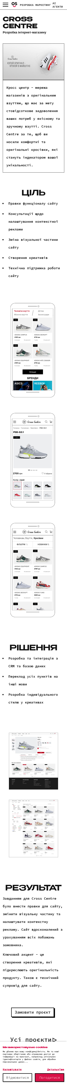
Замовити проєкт (33, 1012)
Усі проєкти (31, 1039)
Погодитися (49, 1077)
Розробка (27, 5)
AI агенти (58, 4)
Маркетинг (43, 5)
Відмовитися (17, 1077)
